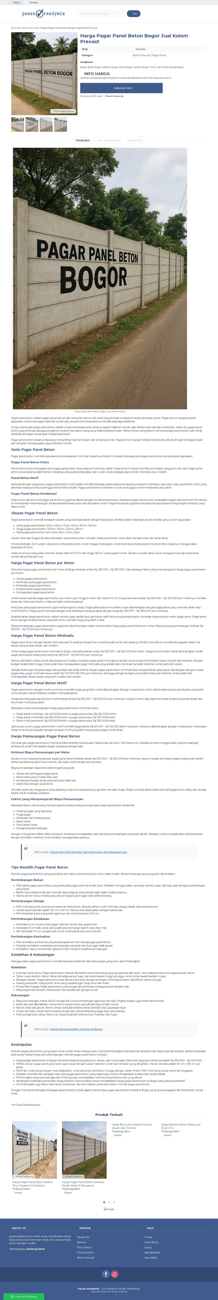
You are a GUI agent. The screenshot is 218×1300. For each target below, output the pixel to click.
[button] (12, 13)
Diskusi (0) (134, 140)
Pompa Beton (85, 1252)
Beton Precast (141, 55)
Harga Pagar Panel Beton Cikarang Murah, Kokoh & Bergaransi (83, 1184)
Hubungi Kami (123, 88)
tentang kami (35, 1249)
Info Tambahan (108, 140)
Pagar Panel (158, 55)
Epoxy (148, 1247)
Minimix (81, 1242)
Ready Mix (83, 1237)
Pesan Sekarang (24, 1176)
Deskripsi (83, 140)
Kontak (33, 2)
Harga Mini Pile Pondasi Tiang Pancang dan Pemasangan (88, 852)
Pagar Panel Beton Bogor (28, 1104)
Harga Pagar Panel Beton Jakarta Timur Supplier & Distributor (32, 1184)
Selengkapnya (17, 1249)
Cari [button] (134, 13)
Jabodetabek (152, 1252)
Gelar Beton (151, 1242)
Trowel (148, 1237)
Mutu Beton (84, 1247)
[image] (43, 13)
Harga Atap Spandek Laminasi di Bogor (76, 1029)
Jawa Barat (150, 1257)
